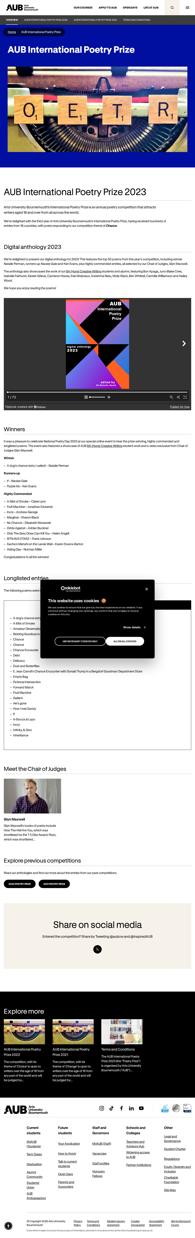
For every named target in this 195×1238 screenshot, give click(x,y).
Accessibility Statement (156, 1223)
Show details (132, 627)
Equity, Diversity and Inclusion (177, 1169)
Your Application (69, 1143)
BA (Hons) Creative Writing (83, 271)
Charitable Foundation (171, 1180)
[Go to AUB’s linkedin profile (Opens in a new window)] (131, 1108)
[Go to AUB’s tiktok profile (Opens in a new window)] (111, 1108)
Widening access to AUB (138, 1154)
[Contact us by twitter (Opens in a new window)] (97, 949)
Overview (12, 19)
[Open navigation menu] (187, 7)
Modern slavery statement (116, 1223)
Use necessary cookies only (80, 641)
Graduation (34, 1164)
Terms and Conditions (136, 19)
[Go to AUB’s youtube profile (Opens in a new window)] (141, 1108)
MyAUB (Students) (34, 1144)
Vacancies (99, 1153)
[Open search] (172, 7)
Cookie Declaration (138, 1223)
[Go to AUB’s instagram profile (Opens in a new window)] (102, 1108)
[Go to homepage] (34, 1110)
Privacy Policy (78, 1223)
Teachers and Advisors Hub (135, 1144)
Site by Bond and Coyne (180, 1223)
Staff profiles (100, 1163)
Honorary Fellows (98, 1173)
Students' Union (33, 1185)
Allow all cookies (124, 641)
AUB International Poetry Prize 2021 (95, 19)
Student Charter (175, 1149)
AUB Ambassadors (36, 1196)
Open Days (65, 1174)
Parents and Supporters (66, 1184)
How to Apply (67, 1153)
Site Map (170, 1190)
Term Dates (34, 1154)
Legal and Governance (172, 1138)
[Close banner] (146, 589)
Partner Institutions (138, 1165)
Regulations (172, 1159)
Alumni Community (34, 1174)
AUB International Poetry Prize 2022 (46, 19)
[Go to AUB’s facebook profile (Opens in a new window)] (121, 1108)
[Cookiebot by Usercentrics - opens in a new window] (63, 589)
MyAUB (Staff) (101, 1143)
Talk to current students (67, 1164)
